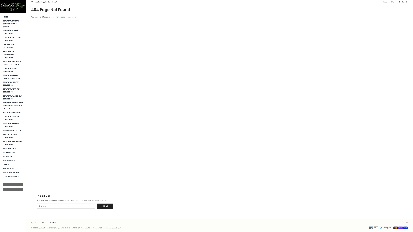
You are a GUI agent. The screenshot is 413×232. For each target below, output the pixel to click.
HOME (5, 17)
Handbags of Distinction (9, 46)
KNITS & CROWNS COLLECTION (10, 136)
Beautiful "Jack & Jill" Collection (12, 97)
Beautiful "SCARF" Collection (11, 83)
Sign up (105, 206)
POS (100, 228)
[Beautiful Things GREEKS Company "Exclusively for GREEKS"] (13, 6)
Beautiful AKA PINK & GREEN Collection (12, 62)
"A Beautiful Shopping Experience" (44, 2)
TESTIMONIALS (9, 160)
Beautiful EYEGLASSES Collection (12, 142)
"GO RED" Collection (12, 113)
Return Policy (9, 168)
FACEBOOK (52, 223)
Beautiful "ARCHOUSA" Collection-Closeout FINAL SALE (13, 106)
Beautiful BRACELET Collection (11, 118)
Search (33, 223)
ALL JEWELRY (8, 156)
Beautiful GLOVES (10, 148)
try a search (72, 17)
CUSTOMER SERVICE (11, 176)
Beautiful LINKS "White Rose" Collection (10, 54)
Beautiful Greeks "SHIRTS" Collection (11, 76)
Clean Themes (93, 228)
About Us (42, 223)
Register (391, 2)
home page (60, 17)
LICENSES (6, 164)
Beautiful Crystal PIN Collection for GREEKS (12, 24)
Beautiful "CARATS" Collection (11, 90)
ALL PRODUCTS (9, 152)
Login (385, 2)
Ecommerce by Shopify (113, 228)
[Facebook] (403, 223)
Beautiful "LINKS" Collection (10, 32)
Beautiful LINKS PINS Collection (12, 39)
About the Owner (11, 172)
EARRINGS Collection (12, 131)
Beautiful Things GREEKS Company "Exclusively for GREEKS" (58, 228)
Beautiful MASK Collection (10, 69)
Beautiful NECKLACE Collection (11, 125)
